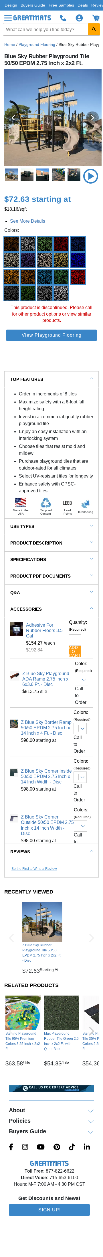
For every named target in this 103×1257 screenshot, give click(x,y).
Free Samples (61, 5)
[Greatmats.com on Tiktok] (72, 1148)
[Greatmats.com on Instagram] (25, 1148)
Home (9, 44)
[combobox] (51, 29)
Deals (83, 5)
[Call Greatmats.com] (63, 18)
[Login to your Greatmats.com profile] (79, 18)
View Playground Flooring (52, 335)
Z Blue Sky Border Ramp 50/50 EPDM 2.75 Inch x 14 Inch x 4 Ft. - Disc (46, 728)
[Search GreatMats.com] (94, 29)
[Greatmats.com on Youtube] (41, 1148)
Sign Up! (49, 1209)
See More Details (27, 221)
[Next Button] (91, 938)
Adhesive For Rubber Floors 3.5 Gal (44, 630)
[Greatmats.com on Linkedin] (87, 1148)
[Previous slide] (13, 117)
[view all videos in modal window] (91, 176)
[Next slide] (92, 117)
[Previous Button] (11, 938)
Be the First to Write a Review (34, 869)
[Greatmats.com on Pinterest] (57, 1148)
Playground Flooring (37, 44)
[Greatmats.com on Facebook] (11, 1148)
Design (11, 5)
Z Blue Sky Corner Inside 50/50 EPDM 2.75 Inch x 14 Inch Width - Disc (46, 776)
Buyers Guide (33, 5)
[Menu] (8, 18)
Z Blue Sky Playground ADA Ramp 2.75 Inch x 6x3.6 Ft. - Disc (45, 679)
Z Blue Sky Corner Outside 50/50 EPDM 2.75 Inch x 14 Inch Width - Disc (47, 825)
